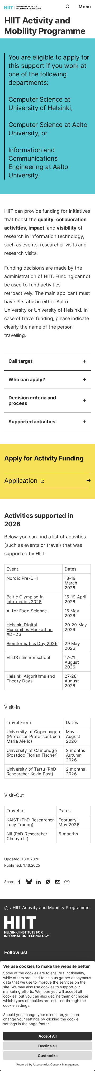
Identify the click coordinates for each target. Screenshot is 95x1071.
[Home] (22, 7)
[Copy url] (67, 881)
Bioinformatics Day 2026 (32, 643)
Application (21, 480)
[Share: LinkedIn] (38, 881)
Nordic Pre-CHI (22, 578)
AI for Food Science (27, 610)
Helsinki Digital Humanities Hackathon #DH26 (30, 629)
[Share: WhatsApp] (48, 881)
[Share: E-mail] (57, 881)
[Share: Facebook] (19, 881)
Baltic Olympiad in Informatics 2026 (25, 599)
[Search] (67, 6)
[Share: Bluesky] (29, 881)
